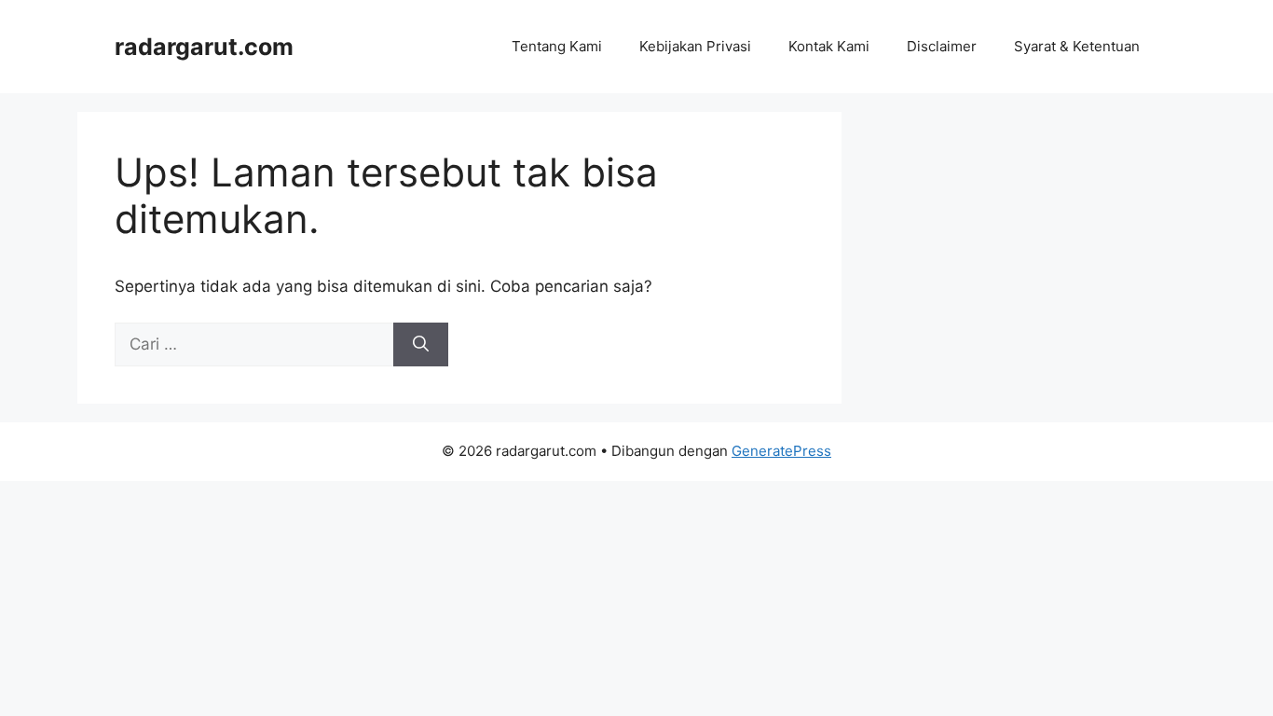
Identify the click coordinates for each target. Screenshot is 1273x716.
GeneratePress (781, 451)
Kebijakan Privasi (695, 46)
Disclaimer (942, 46)
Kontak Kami (828, 46)
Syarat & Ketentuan (1077, 46)
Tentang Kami (557, 46)
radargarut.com (204, 47)
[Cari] (420, 345)
